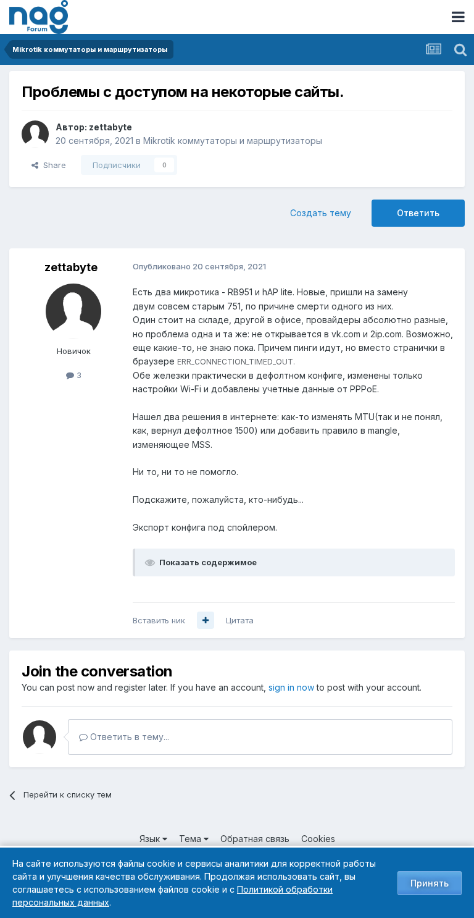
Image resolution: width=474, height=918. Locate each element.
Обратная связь (254, 838)
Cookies (318, 838)
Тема (191, 838)
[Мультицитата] (205, 620)
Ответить (418, 213)
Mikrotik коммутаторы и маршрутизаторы (232, 140)
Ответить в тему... (128, 736)
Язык (150, 838)
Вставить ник (159, 620)
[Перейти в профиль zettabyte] (35, 134)
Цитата (240, 620)
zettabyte (110, 127)
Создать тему (320, 213)
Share (52, 165)
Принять (429, 883)
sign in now (291, 687)
